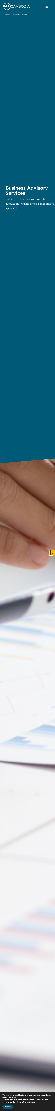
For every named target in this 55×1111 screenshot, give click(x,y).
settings (30, 1102)
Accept (7, 1107)
